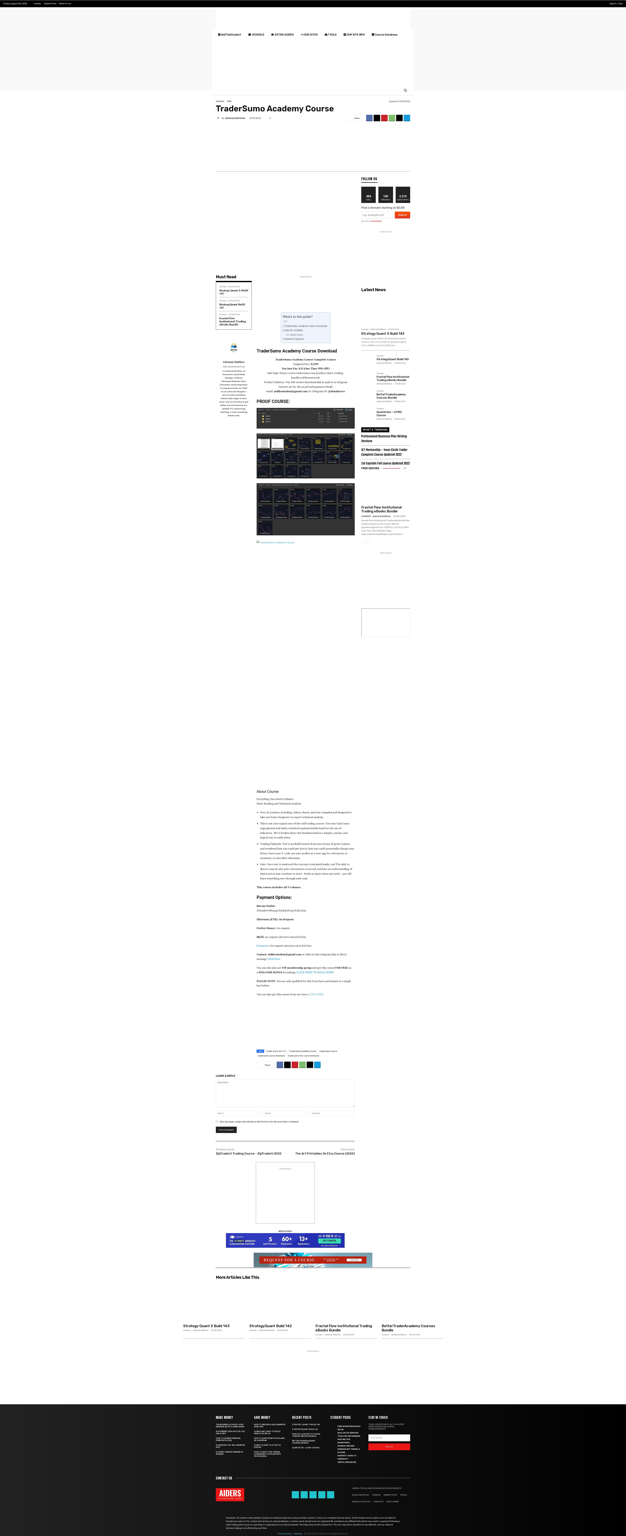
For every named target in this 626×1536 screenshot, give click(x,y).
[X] (591, 3)
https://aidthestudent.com (234, 367)
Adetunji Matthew (235, 118)
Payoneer (262, 945)
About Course (296, 334)
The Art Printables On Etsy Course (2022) (325, 1153)
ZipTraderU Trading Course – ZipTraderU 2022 (248, 1153)
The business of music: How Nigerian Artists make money (230, 1426)
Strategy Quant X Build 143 (233, 292)
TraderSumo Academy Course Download (306, 326)
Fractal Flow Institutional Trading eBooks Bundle (232, 321)
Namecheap (377, 221)
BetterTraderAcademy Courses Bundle (391, 396)
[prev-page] (363, 541)
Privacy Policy (285, 1533)
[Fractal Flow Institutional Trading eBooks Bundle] (367, 379)
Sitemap (298, 1533)
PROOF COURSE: (294, 330)
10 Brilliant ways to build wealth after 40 (267, 1432)
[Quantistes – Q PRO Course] (367, 414)
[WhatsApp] (392, 118)
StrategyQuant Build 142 (232, 306)
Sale (229, 101)
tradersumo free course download (303, 1055)
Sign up (389, 1447)
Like (369, 188)
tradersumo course (328, 1051)
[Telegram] (584, 3)
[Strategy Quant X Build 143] (385, 310)
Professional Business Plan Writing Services (384, 439)
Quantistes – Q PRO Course (305, 1448)
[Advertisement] (313, 62)
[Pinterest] (384, 118)
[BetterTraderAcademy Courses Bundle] (367, 396)
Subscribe (403, 188)
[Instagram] (577, 3)
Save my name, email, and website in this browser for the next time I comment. (259, 1121)
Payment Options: (294, 338)
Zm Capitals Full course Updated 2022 (385, 463)
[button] (405, 90)
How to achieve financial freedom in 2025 (228, 1439)
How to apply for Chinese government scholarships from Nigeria (267, 1454)
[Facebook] (571, 3)
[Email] (399, 118)
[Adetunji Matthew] (219, 118)
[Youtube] (598, 3)
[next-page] (368, 541)
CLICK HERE (316, 994)
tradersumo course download (271, 1055)
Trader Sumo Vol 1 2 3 (276, 1051)
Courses (220, 101)
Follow (386, 188)
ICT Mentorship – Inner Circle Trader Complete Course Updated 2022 (384, 452)
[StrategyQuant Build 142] (367, 361)
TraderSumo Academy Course (302, 1051)
